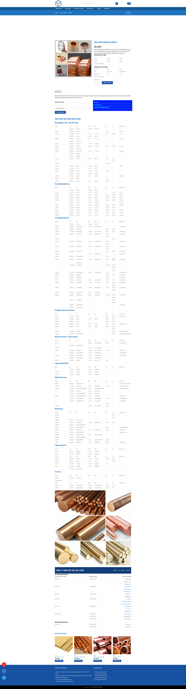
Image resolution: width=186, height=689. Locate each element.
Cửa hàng (63, 12)
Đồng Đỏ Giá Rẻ (117, 657)
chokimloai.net (127, 613)
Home (56, 12)
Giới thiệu (68, 8)
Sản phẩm (106, 8)
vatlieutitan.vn (127, 596)
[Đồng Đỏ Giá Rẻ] (122, 645)
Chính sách (89, 8)
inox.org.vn (128, 609)
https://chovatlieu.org (67, 681)
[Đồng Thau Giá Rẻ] (64, 645)
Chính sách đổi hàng (100, 674)
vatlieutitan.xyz (127, 584)
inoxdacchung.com (126, 601)
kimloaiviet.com (127, 581)
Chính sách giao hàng (101, 675)
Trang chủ (59, 8)
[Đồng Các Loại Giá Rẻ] (102, 645)
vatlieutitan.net (127, 611)
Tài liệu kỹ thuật (78, 8)
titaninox (128, 594)
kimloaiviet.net (127, 579)
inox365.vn (128, 599)
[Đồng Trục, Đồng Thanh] (83, 645)
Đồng (70, 12)
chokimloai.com (127, 616)
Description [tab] (58, 92)
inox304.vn (128, 586)
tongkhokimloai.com (126, 604)
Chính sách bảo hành (101, 679)
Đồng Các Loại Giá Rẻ (99, 657)
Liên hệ (99, 8)
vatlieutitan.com (127, 591)
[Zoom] (56, 75)
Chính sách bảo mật (100, 672)
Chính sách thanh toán (101, 677)
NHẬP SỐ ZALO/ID (59, 102)
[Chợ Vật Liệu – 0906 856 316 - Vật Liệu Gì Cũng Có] (68, 3)
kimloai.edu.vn (127, 589)
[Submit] (116, 3)
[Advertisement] (93, 26)
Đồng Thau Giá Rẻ (59, 657)
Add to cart (107, 82)
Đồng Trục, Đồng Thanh (80, 657)
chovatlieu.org (127, 606)
